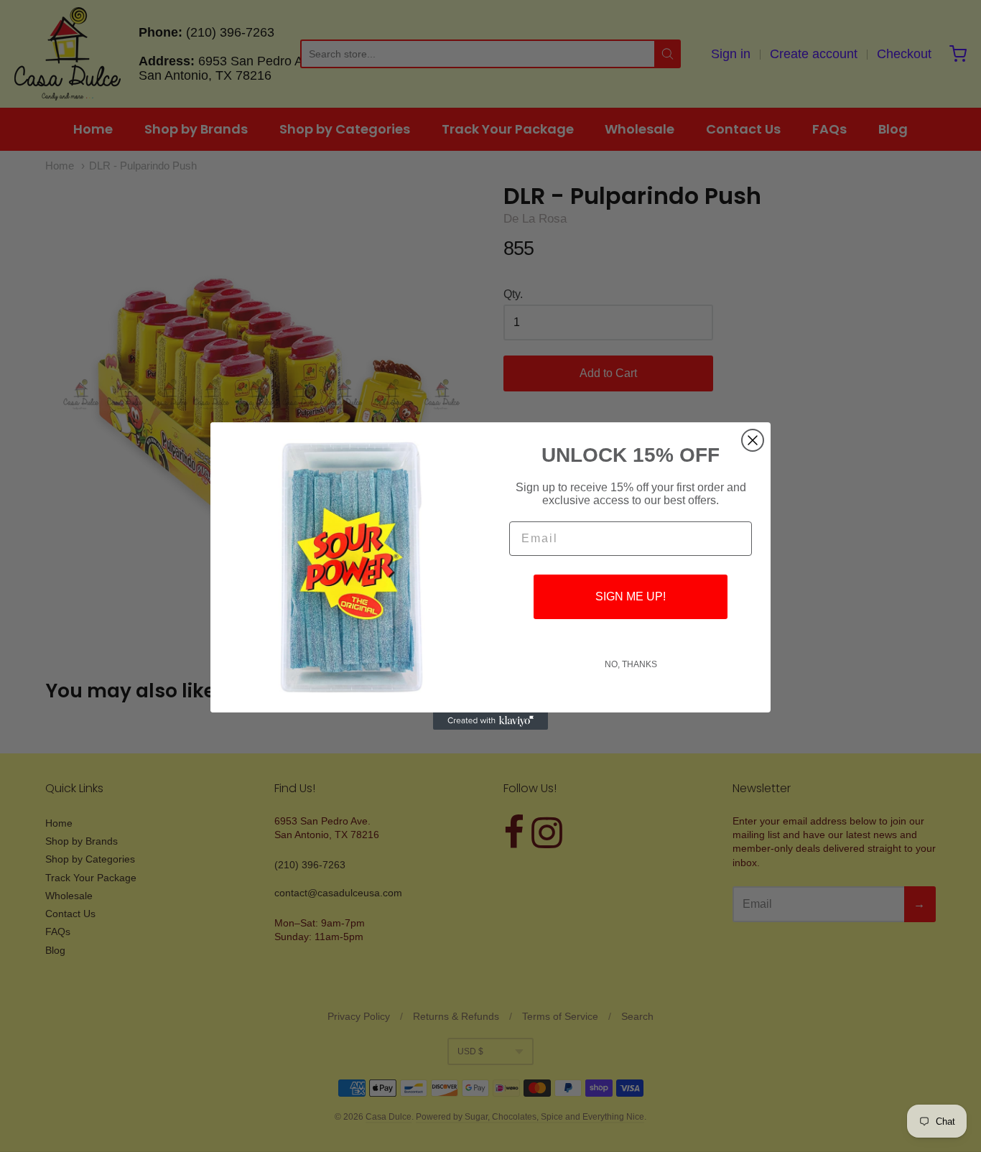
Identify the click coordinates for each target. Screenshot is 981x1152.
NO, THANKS (631, 664)
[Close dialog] (752, 440)
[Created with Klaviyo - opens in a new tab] (490, 721)
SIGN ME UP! (630, 596)
